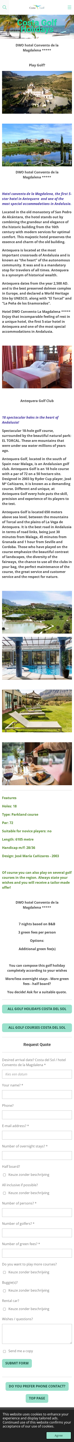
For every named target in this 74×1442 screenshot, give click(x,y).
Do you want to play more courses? (29, 1264)
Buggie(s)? (10, 1282)
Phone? (8, 1105)
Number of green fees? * (21, 1244)
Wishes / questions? (17, 1319)
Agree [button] (59, 1435)
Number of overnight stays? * (25, 1146)
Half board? (11, 1166)
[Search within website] (4, 7)
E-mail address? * (15, 1126)
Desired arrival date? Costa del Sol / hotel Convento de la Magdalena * (34, 1062)
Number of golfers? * (18, 1223)
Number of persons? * (19, 1203)
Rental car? (10, 1300)
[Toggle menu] (69, 7)
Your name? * (12, 1085)
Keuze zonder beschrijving (28, 1174)
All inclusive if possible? (20, 1185)
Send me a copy (20, 1351)
